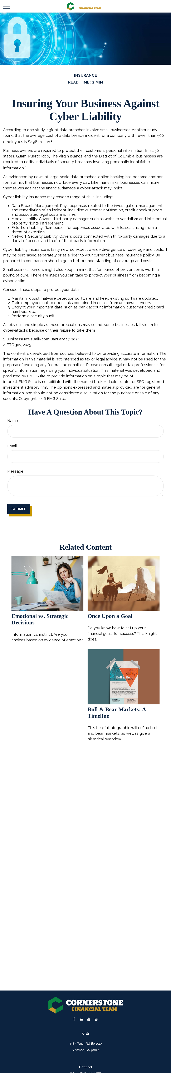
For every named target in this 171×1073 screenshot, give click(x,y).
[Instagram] (96, 1019)
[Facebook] (74, 1019)
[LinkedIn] (81, 1019)
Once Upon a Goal (110, 616)
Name (12, 421)
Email (12, 446)
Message (15, 471)
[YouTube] (89, 1019)
